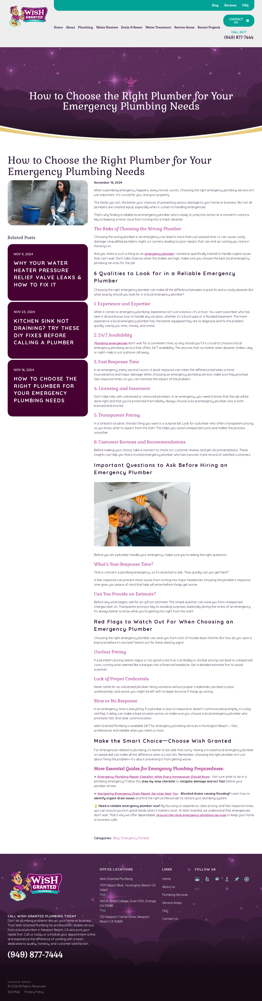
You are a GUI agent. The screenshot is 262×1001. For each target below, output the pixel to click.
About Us (168, 887)
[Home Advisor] (217, 878)
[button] (70, 27)
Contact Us (170, 919)
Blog (116, 838)
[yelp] (207, 878)
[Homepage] (28, 16)
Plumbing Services (175, 895)
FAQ (165, 911)
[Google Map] (197, 878)
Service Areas (172, 903)
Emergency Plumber (135, 838)
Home (166, 879)
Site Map (14, 992)
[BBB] (227, 878)
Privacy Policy (34, 992)
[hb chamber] (197, 888)
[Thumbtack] (237, 878)
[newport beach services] (246, 878)
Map (103, 894)
